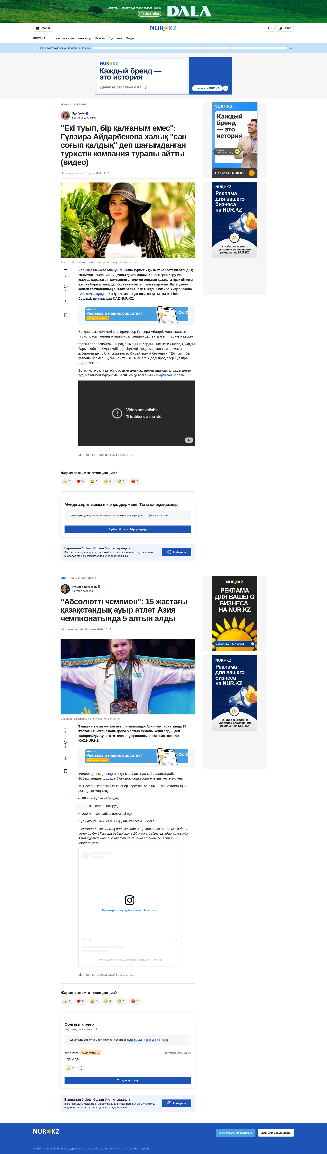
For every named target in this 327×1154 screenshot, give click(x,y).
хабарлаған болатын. (170, 375)
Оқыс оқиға (115, 38)
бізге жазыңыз (123, 454)
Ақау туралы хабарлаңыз (235, 1132)
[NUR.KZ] (163, 28)
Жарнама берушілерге (276, 1132)
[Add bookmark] (65, 315)
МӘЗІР (46, 28)
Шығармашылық (64, 38)
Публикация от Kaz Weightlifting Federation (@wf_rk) (129, 959)
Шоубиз (39, 38)
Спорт (65, 578)
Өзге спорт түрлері (83, 578)
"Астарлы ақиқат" (92, 294)
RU (270, 28)
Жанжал (99, 38)
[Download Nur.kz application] (163, 11)
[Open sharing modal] (66, 302)
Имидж (130, 38)
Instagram (179, 552)
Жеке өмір (84, 38)
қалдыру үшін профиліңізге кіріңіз (147, 515)
